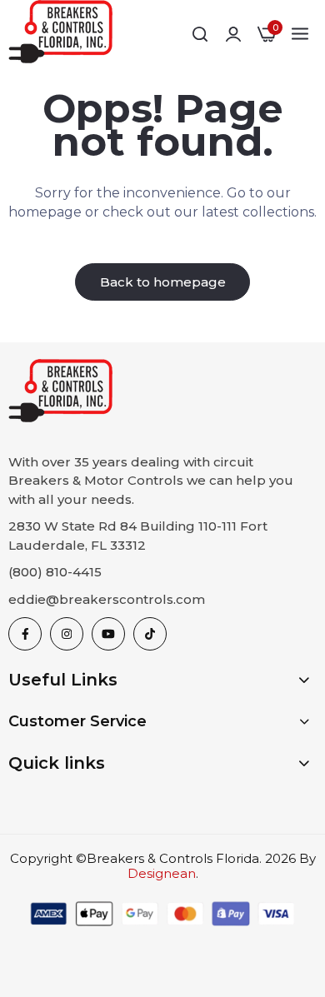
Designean (162, 873)
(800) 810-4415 (55, 572)
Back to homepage (163, 282)
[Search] (200, 34)
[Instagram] (66, 634)
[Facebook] (25, 634)
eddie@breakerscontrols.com (106, 599)
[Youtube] (108, 634)
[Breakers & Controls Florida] (60, 34)
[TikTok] (150, 634)
